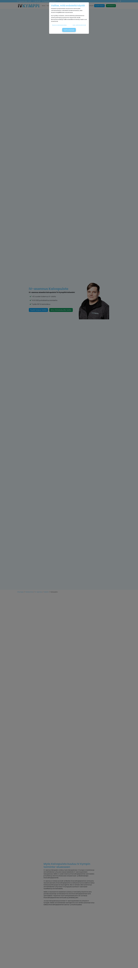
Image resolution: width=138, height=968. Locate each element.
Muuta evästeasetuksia (59, 25)
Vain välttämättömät (79, 25)
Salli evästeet (69, 30)
